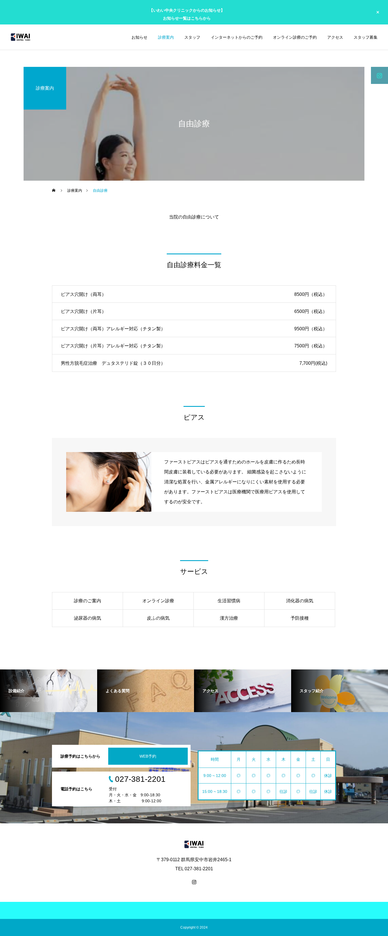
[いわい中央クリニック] (20, 37)
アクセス (335, 37)
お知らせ (139, 37)
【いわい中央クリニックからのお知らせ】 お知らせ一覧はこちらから (187, 14)
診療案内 (166, 37)
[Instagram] (194, 882)
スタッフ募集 (365, 37)
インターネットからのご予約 (236, 37)
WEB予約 (147, 756)
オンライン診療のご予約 (295, 37)
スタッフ (192, 37)
